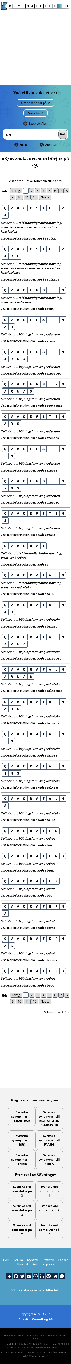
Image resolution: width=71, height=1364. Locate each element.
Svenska (34, 113)
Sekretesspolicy (43, 1264)
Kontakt (22, 1264)
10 (19, 197)
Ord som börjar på (34, 103)
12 (35, 197)
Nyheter (32, 1260)
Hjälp (23, 145)
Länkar (63, 1260)
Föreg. (16, 190)
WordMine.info (49, 1290)
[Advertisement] (35, 47)
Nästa (45, 197)
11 (27, 197)
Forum (18, 1260)
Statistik (48, 1260)
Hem (6, 1260)
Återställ (51, 145)
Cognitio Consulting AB (36, 1319)
